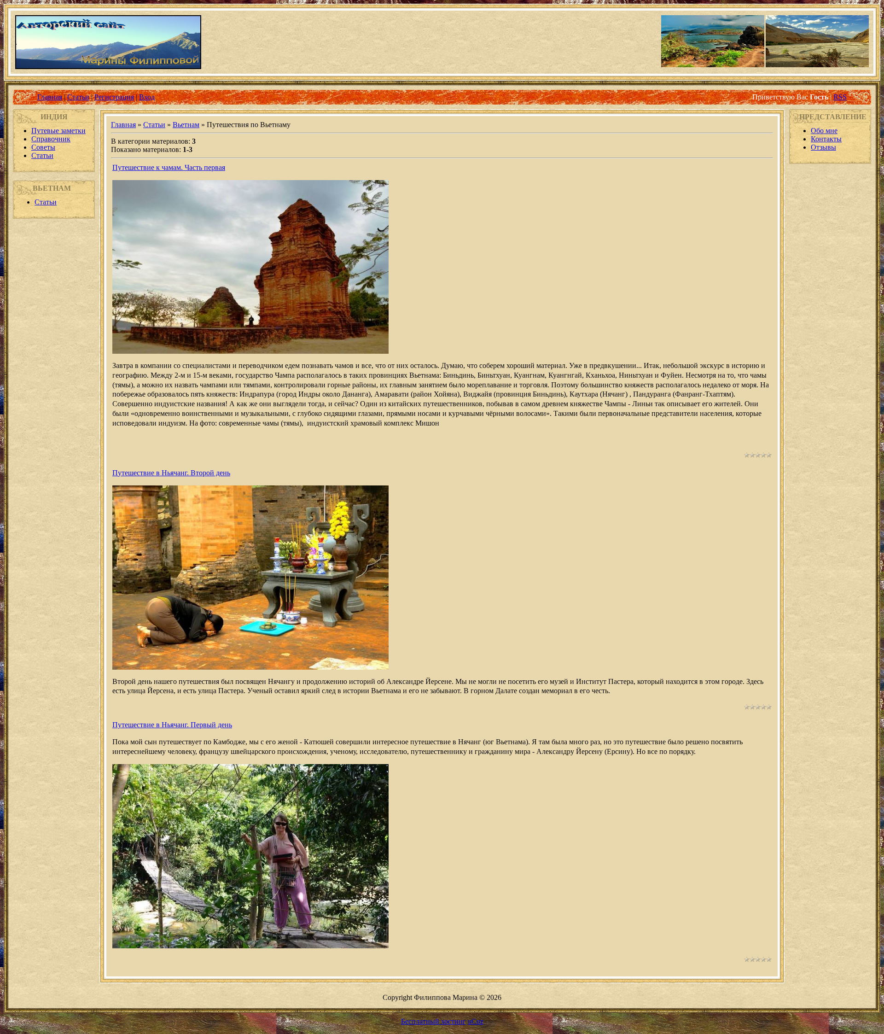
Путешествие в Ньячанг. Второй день (171, 473)
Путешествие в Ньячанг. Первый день (172, 725)
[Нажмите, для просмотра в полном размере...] (250, 667)
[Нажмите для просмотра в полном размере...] (250, 351)
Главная (49, 97)
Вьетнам (186, 125)
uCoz (475, 1021)
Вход (147, 97)
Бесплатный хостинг (433, 1021)
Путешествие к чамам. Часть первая (168, 167)
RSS (840, 97)
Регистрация (114, 97)
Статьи (78, 97)
